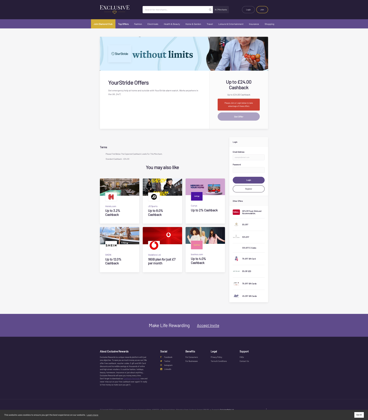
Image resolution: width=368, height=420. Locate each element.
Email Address (238, 152)
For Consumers (191, 357)
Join (262, 9)
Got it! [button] (359, 415)
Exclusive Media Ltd (227, 410)
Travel (210, 24)
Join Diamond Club (103, 24)
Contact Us (244, 361)
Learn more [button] (92, 414)
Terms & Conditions (219, 361)
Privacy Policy (216, 357)
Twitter (167, 361)
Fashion (138, 24)
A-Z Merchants (221, 9)
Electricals (152, 24)
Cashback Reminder (132, 378)
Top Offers (123, 24)
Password (237, 164)
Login (248, 9)
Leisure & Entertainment (231, 24)
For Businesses (191, 361)
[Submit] (210, 9)
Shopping (269, 24)
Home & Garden (193, 24)
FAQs (242, 357)
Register (248, 189)
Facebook (168, 357)
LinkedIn (167, 369)
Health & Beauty (172, 24)
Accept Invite (208, 325)
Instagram (168, 365)
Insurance (254, 24)
